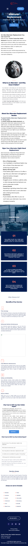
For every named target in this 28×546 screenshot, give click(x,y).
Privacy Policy (14, 528)
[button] (14, 444)
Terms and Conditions (14, 530)
